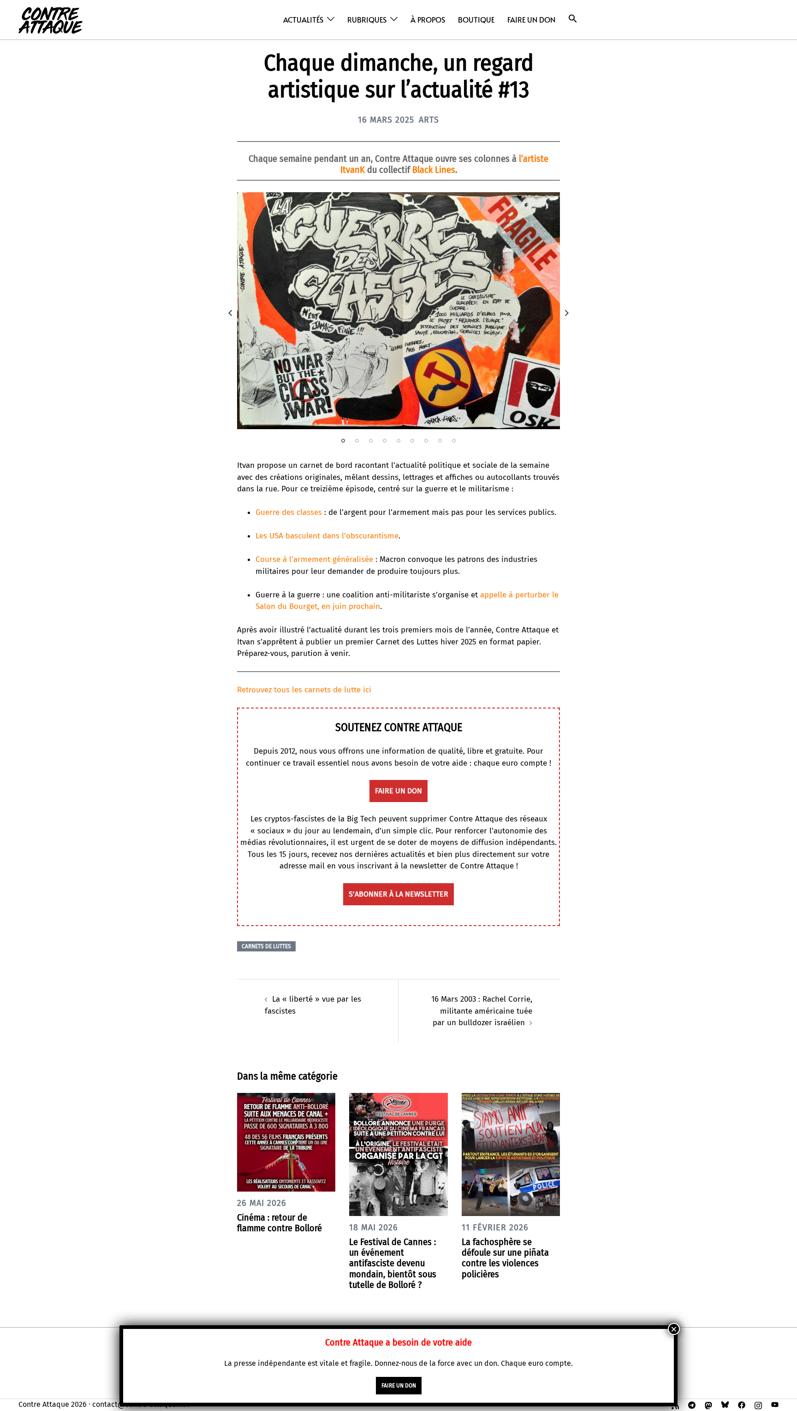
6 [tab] (412, 440)
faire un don (398, 790)
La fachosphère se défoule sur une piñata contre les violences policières (505, 1258)
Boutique (476, 19)
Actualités (303, 19)
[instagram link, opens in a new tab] (758, 1404)
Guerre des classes (289, 512)
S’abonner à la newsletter (398, 894)
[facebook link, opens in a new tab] (741, 1404)
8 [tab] (440, 440)
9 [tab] (453, 440)
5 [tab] (398, 440)
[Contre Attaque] (50, 19)
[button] (572, 19)
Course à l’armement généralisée (314, 559)
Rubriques (367, 19)
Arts (429, 120)
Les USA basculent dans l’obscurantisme (327, 536)
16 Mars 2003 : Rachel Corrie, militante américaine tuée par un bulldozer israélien (481, 1010)
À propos (427, 19)
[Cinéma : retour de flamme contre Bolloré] (286, 1141)
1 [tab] (343, 440)
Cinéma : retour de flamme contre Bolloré (279, 1223)
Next (566, 313)
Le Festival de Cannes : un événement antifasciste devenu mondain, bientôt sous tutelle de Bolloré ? (392, 1263)
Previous (230, 313)
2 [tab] (357, 440)
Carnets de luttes (266, 946)
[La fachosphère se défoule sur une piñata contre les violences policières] (511, 1154)
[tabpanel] (398, 310)
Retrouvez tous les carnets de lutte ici (304, 690)
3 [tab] (370, 440)
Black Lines (433, 169)
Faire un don (531, 19)
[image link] (398, 310)
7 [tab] (426, 440)
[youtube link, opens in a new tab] (775, 1404)
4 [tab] (384, 440)
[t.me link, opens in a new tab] (692, 1404)
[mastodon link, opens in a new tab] (708, 1404)
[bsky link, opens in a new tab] (725, 1404)
